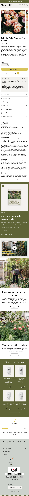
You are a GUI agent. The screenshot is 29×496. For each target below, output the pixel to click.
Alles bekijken (14, 413)
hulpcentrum (11, 442)
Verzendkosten (9, 232)
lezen (14, 307)
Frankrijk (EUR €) (14, 487)
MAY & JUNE (16, 491)
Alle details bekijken (5, 234)
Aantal (2, 62)
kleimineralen (4, 128)
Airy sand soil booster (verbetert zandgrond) (20, 403)
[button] (19, 5)
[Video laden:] (14, 248)
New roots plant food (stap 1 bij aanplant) (8, 403)
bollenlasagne (8, 163)
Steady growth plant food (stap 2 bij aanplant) (21, 380)
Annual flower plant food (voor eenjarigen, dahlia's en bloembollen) (8, 380)
